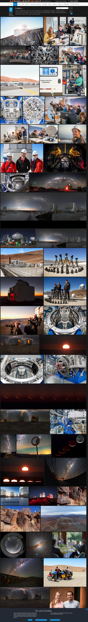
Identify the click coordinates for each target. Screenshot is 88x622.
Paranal (40, 12)
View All (17, 10)
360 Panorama (22, 10)
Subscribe (57, 1)
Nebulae (35, 12)
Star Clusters (25, 14)
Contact (61, 1)
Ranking (71, 12)
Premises (53, 12)
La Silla (31, 12)
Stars (30, 14)
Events (49, 4)
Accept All (30, 619)
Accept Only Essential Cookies (41, 619)
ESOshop (27, 4)
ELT (41, 10)
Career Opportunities (74, 4)
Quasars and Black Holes (61, 12)
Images (15, 4)
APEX (30, 10)
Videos (19, 4)
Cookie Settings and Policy (55, 619)
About (11, 4)
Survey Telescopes (36, 14)
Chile (33, 10)
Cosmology (37, 10)
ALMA (27, 10)
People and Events (46, 12)
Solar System (18, 14)
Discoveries (44, 4)
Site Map (64, 1)
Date (71, 13)
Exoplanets (52, 10)
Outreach (55, 4)
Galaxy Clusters (19, 12)
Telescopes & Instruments (35, 4)
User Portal (76, 1)
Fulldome (58, 10)
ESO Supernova (46, 10)
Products (60, 4)
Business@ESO (66, 4)
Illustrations (26, 12)
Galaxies (62, 10)
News (23, 4)
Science (71, 1)
